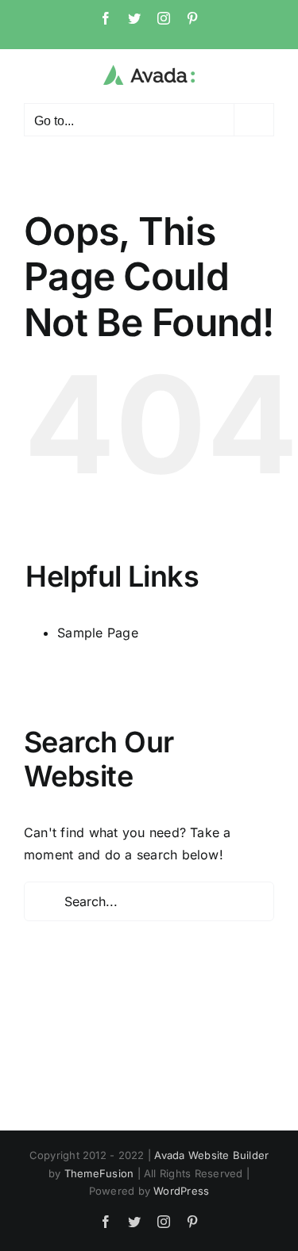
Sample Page (97, 633)
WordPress (181, 1190)
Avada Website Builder (211, 1155)
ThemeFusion (99, 1173)
